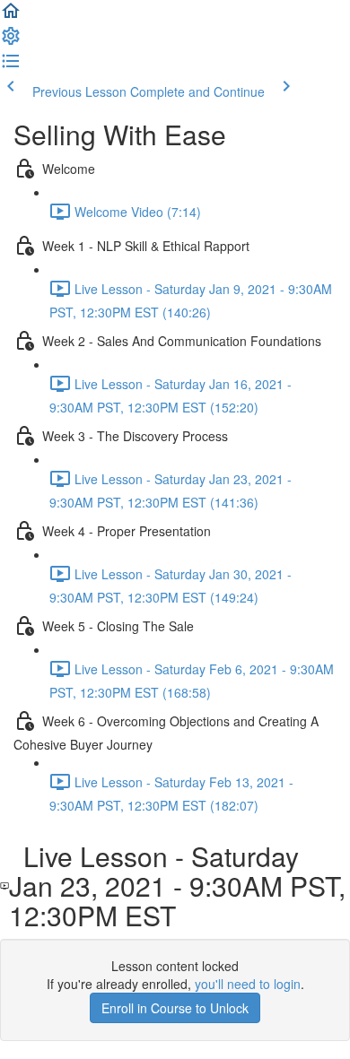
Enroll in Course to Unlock (175, 1008)
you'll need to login (248, 984)
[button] (11, 16)
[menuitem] (11, 41)
